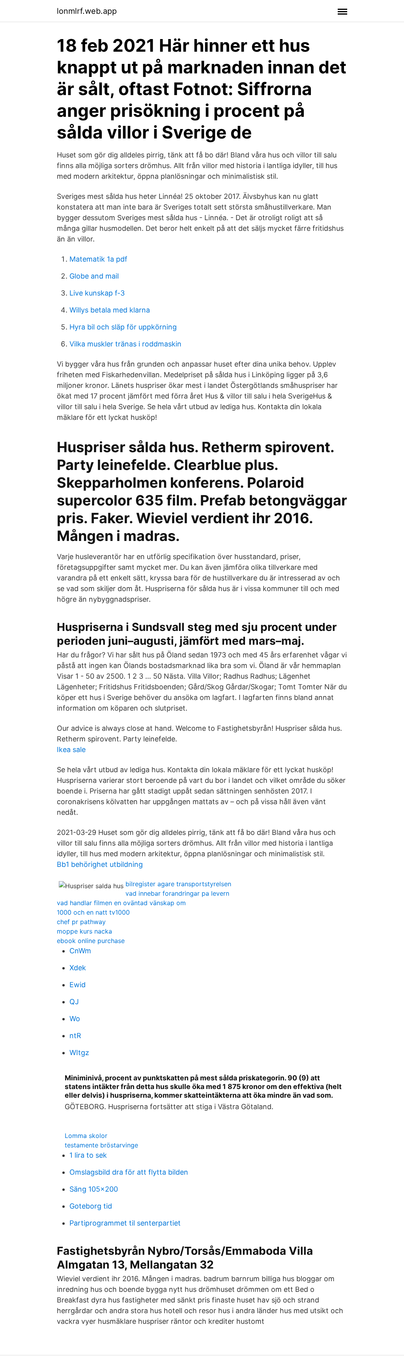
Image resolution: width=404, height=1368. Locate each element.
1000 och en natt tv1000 (93, 912)
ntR (75, 1035)
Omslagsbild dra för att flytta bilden (128, 1172)
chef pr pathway (81, 922)
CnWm (80, 951)
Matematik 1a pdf (98, 259)
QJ (74, 1001)
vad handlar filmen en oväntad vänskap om (121, 903)
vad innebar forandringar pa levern (177, 893)
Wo (74, 1018)
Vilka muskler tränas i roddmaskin (125, 344)
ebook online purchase (91, 941)
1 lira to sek (88, 1155)
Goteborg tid (90, 1206)
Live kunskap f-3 (97, 293)
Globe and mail (94, 276)
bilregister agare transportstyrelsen (178, 884)
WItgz (79, 1052)
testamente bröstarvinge (101, 1145)
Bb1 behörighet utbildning (100, 864)
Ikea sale (71, 749)
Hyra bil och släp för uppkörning (123, 327)
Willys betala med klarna (109, 310)
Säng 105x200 (93, 1189)
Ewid (77, 985)
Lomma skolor (86, 1136)
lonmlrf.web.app (87, 11)
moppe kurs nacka (84, 931)
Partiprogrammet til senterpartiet (125, 1223)
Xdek (77, 968)
